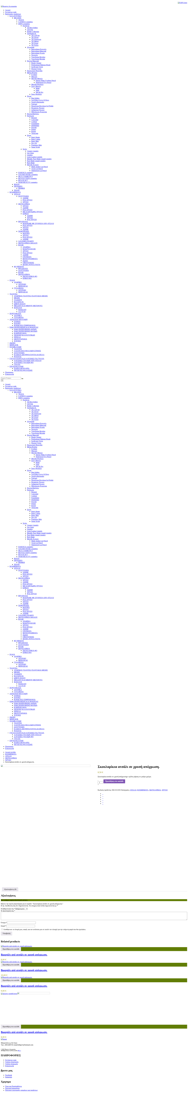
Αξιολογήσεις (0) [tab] (10, 889)
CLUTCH (21, 686)
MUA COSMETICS (25, 551)
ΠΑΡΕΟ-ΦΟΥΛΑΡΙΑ (21, 742)
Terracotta (34, 508)
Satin (37, 464)
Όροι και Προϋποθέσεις (13, 1086)
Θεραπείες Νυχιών (37, 482)
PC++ (19, 1050)
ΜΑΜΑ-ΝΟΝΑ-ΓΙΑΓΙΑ (31, 639)
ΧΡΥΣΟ (26, 576)
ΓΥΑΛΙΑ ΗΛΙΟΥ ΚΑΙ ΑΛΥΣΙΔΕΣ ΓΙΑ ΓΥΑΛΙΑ (27, 733)
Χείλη (25, 523)
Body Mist (35, 515)
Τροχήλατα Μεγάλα (38, 431)
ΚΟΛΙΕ (21, 619)
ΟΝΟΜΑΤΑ (27, 631)
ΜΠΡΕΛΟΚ (14, 719)
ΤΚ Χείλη (34, 419)
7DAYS (21, 394)
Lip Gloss (30, 527)
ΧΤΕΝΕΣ (17, 715)
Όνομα (4, 923)
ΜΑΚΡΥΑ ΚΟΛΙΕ (29, 623)
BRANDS (17, 392)
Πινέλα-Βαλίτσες (33, 488)
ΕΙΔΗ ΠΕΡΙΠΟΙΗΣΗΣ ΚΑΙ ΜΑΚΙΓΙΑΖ (24, 701)
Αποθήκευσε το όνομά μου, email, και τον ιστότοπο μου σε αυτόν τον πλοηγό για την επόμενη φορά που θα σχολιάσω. (44, 929)
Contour (34, 496)
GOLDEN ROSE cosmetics (28, 549)
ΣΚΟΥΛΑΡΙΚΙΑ (24, 578)
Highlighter (35, 500)
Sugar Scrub (35, 521)
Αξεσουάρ (30, 421)
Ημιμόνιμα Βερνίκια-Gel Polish (42, 480)
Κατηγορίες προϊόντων (13, 14)
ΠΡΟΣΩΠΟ (18, 560)
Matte (38, 463)
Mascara (34, 451)
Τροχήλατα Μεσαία (38, 433)
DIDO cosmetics (24, 398)
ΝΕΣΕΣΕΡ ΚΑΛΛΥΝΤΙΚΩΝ (24, 709)
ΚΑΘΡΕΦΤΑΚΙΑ (20, 707)
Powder (34, 502)
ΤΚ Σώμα (34, 417)
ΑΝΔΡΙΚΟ (18, 656)
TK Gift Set (35, 410)
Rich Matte (31, 537)
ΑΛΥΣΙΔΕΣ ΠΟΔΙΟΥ (26, 615)
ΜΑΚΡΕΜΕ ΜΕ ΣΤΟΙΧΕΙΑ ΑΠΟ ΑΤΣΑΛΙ (38, 598)
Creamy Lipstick (32, 525)
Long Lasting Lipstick (34, 531)
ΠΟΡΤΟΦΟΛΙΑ (15, 688)
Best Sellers (35, 472)
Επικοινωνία (9, 374)
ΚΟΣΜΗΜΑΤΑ (15, 566)
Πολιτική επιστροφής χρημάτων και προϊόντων (21, 1090)
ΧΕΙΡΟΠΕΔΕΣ (23, 605)
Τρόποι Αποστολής (11, 1062)
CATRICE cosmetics (25, 396)
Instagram (8, 1077)
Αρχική (7, 10)
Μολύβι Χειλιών (33, 539)
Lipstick (30, 529)
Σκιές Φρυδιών (36, 468)
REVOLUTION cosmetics (27, 553)
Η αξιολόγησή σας (8, 911)
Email (3, 926)
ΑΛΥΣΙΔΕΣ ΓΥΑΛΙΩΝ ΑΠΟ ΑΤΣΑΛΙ (27, 735)
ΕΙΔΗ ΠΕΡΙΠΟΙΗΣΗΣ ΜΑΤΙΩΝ (25, 705)
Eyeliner (34, 449)
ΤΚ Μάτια (35, 416)
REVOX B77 (23, 555)
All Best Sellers (32, 402)
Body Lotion (35, 513)
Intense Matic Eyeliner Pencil (46, 455)
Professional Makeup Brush (40, 439)
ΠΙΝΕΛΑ (17, 711)
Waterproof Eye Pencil (43, 457)
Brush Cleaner (36, 437)
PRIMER (21, 562)
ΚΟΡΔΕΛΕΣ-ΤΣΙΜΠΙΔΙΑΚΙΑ (24, 699)
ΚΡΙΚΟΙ (26, 588)
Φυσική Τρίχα (36, 443)
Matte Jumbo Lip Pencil (39, 541)
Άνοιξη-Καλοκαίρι (37, 476)
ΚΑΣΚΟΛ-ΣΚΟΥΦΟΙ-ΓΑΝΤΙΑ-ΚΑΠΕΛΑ (29, 729)
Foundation (35, 498)
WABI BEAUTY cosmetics (27, 556)
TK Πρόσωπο (36, 414)
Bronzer (34, 492)
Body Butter (35, 511)
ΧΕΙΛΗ (16, 564)
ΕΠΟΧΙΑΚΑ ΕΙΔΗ (16, 741)
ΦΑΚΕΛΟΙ (18, 682)
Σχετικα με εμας (10, 1060)
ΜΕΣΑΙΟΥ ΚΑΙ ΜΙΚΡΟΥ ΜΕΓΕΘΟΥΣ (28, 680)
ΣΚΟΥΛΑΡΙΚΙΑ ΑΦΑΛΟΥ (28, 617)
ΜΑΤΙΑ (16, 558)
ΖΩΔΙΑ (25, 635)
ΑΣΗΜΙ (25, 572)
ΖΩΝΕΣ (12, 717)
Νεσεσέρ (34, 429)
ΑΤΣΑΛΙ (17, 568)
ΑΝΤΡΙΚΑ (18, 690)
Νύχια (29, 470)
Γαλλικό (34, 478)
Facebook (8, 1075)
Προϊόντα (26, 400)
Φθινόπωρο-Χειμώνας (39, 486)
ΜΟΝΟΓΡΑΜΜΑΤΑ (30, 633)
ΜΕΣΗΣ (17, 672)
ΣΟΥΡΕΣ (17, 697)
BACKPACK (19, 676)
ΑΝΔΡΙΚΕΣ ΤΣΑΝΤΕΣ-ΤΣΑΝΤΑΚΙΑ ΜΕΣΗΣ (31, 670)
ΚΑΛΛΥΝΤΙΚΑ (15, 390)
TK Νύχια (34, 412)
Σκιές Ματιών (36, 461)
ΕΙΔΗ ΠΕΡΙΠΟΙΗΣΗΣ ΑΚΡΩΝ (25, 703)
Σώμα (29, 509)
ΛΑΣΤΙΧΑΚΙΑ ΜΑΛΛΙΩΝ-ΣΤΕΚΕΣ (27, 725)
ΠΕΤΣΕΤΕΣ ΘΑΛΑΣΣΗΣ (23, 744)
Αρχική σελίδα (10, 752)
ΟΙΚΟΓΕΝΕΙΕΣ (28, 637)
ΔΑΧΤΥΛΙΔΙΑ (23, 570)
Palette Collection (33, 406)
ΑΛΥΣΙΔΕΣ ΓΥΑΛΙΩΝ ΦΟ (24, 737)
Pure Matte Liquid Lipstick (36, 535)
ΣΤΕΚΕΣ (17, 696)
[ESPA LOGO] (182, 3)
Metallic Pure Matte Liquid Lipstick (39, 533)
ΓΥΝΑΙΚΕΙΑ (19, 662)
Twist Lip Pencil (37, 543)
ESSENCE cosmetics (25, 547)
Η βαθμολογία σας (8, 909)
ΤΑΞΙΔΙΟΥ (18, 674)
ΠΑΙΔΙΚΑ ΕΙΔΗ (15, 721)
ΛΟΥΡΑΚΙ (22, 658)
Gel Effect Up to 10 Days (40, 474)
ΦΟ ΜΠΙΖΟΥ (19, 641)
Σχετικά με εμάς (10, 12)
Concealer (34, 494)
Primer (33, 504)
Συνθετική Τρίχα (37, 441)
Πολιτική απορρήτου (12, 1088)
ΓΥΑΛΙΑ (17, 739)
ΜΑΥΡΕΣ (26, 607)
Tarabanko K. (31, 408)
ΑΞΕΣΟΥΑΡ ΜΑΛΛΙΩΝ (19, 694)
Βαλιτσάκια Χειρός (38, 427)
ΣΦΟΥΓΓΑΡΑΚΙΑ (20, 713)
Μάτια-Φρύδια (32, 447)
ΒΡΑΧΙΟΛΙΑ (23, 596)
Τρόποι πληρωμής (11, 1064)
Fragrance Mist (36, 519)
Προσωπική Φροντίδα (34, 445)
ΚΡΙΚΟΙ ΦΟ (27, 652)
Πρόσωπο (30, 490)
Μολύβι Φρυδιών (37, 459)
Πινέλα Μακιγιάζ (33, 435)
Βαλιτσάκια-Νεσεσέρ (38, 423)
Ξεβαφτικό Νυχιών (37, 484)
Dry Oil (34, 517)
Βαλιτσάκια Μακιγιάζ (38, 425)
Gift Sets (30, 404)
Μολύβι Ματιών (37, 453)
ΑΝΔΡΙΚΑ (26, 621)
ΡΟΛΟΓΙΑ (17, 731)
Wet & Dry (39, 466)
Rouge (33, 506)
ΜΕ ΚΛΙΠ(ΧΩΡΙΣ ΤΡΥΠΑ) (33, 586)
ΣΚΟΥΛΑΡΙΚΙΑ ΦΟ (30, 650)
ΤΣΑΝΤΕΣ (13, 668)
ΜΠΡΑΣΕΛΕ (23, 660)
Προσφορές (9, 372)
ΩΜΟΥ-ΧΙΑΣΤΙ (19, 678)
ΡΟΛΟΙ (12, 654)
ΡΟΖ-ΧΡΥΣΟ (27, 574)
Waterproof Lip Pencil (39, 545)
